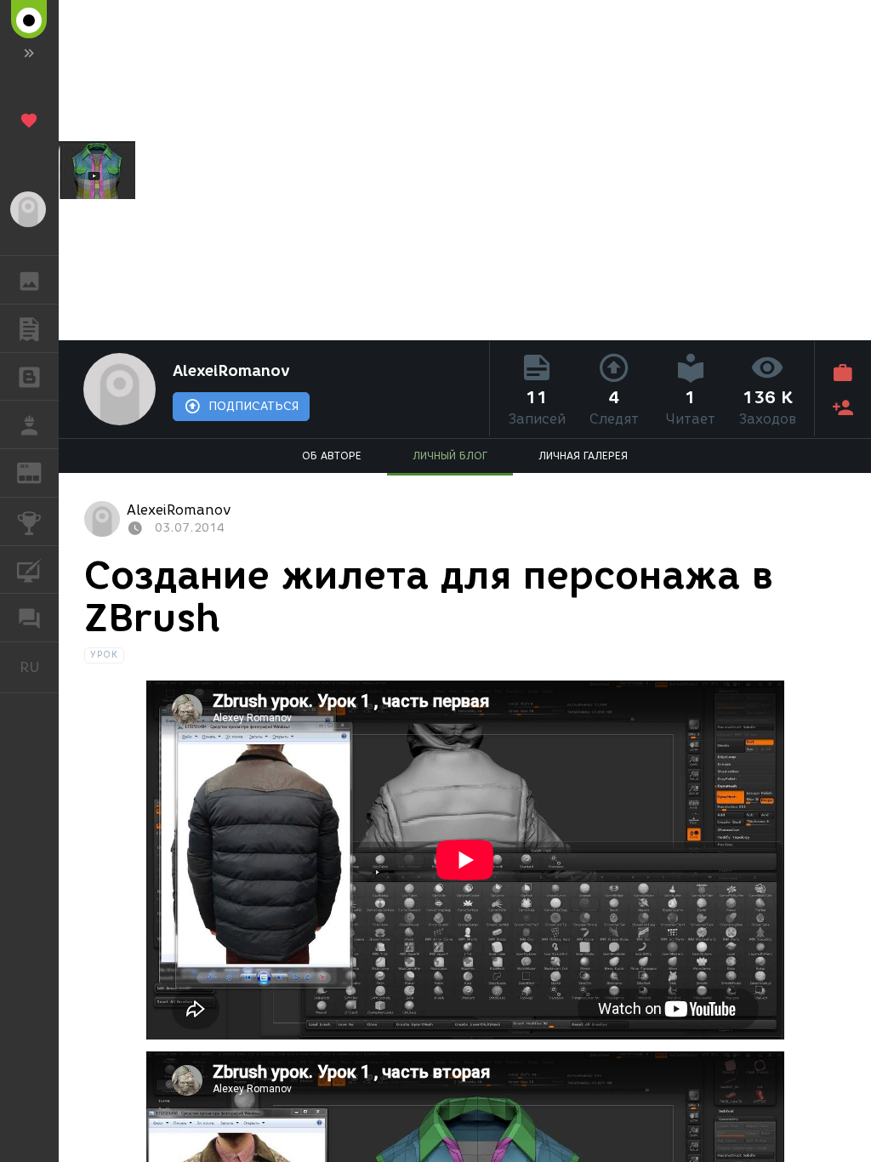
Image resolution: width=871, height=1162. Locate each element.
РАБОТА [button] (29, 424)
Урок (104, 654)
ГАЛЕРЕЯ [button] (29, 280)
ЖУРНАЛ (39, 472)
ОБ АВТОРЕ (331, 455)
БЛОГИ (29, 377)
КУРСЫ (29, 570)
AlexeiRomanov (231, 371)
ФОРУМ (29, 617)
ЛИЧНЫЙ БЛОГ (450, 455)
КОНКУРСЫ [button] (29, 521)
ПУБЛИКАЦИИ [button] (29, 328)
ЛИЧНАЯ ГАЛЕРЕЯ (583, 455)
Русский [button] (39, 666)
